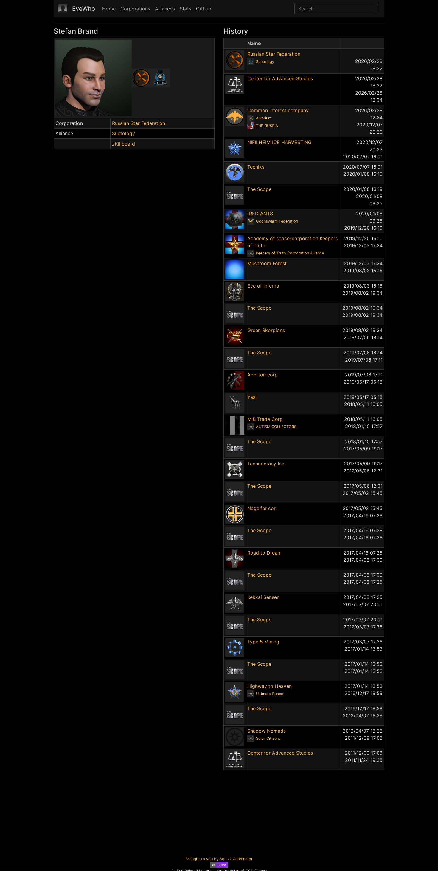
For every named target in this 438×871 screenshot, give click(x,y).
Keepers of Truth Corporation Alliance (290, 253)
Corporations (135, 9)
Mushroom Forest (267, 263)
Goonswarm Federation (277, 221)
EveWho (83, 8)
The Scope (259, 189)
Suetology (123, 133)
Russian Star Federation (138, 123)
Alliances (165, 9)
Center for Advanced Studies (280, 78)
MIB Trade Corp (265, 419)
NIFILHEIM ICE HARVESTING (279, 142)
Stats (185, 9)
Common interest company (278, 110)
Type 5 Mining (263, 642)
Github (203, 9)
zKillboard (123, 144)
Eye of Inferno (263, 286)
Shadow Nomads (266, 731)
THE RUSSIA (267, 125)
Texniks (255, 167)
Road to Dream (264, 553)
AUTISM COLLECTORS (276, 426)
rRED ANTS (260, 214)
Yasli (252, 397)
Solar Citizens (268, 738)
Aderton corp (262, 375)
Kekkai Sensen (263, 597)
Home (109, 9)
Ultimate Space (269, 693)
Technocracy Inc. (266, 464)
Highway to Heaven (269, 686)
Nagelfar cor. (262, 508)
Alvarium (263, 118)
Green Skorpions (266, 330)
